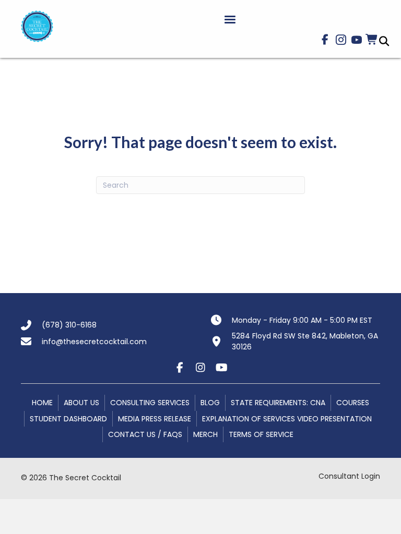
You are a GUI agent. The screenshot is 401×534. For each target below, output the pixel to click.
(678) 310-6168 (69, 325)
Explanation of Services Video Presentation (287, 419)
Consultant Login (349, 476)
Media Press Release (154, 419)
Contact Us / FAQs (145, 434)
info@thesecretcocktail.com (94, 341)
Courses (352, 402)
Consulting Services (150, 402)
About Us (81, 402)
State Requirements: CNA (278, 402)
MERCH (205, 434)
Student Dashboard (68, 419)
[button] (325, 39)
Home (42, 402)
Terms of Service (261, 434)
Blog (210, 402)
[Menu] (230, 20)
